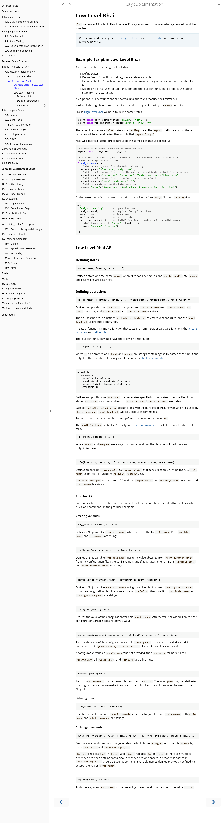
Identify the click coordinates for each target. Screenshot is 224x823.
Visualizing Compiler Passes (19, 303)
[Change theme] (63, 4)
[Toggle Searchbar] (70, 4)
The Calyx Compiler (14, 174)
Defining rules (85, 698)
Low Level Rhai (19, 81)
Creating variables (88, 516)
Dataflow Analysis (13, 193)
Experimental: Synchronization (24, 45)
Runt (6, 279)
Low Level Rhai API (24, 92)
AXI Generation (19, 124)
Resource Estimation (18, 144)
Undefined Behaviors (18, 50)
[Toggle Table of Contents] (55, 4)
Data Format (14, 36)
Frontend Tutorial (13, 233)
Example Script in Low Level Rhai (29, 86)
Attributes (8, 55)
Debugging (10, 198)
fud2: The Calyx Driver (15, 66)
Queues (12, 263)
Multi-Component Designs (21, 21)
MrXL (10, 267)
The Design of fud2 (126, 38)
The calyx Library (13, 189)
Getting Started (10, 5)
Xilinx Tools (13, 119)
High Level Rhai (20, 76)
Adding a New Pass (14, 179)
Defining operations (28, 100)
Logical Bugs (14, 203)
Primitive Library (13, 184)
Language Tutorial (13, 17)
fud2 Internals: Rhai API (20, 71)
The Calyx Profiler (12, 158)
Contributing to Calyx (15, 213)
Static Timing (14, 41)
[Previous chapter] (61, 802)
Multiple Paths (15, 134)
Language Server (13, 298)
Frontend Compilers (14, 238)
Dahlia (11, 243)
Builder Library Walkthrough (23, 229)
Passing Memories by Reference (25, 26)
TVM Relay (13, 253)
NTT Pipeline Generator (21, 258)
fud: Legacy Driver (13, 110)
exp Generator (11, 288)
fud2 (158, 38)
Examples (12, 115)
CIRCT (10, 139)
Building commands (89, 727)
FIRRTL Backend (11, 163)
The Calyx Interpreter (15, 153)
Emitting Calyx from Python (18, 224)
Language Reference (14, 31)
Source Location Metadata (18, 308)
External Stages (15, 129)
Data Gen (9, 283)
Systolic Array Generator (21, 248)
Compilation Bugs (17, 208)
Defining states (25, 96)
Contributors (9, 314)
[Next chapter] (213, 802)
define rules (100, 332)
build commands (152, 358)
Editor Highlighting (14, 293)
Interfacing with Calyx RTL (17, 148)
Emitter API (23, 105)
